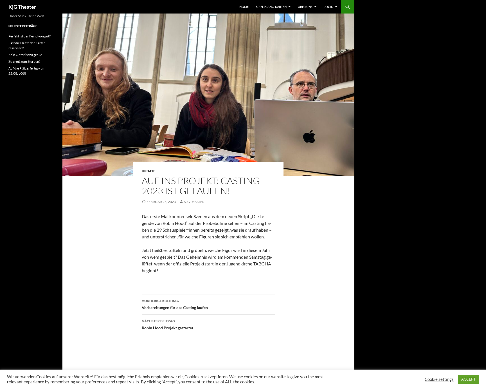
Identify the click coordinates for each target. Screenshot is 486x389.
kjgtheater (194, 202)
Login (328, 6)
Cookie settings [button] (439, 379)
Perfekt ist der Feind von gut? (29, 36)
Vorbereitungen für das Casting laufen (175, 304)
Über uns (305, 6)
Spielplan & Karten (271, 6)
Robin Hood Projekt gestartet (167, 324)
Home (244, 6)
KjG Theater (22, 7)
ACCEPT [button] (468, 379)
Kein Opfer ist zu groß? (25, 55)
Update (148, 171)
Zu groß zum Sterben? (24, 61)
